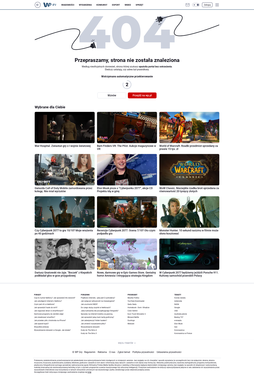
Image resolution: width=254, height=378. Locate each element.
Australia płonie (180, 314)
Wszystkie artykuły (41, 327)
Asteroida (178, 301)
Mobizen (131, 324)
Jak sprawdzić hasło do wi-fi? (45, 308)
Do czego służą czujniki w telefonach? (96, 308)
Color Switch (133, 311)
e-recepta (178, 320)
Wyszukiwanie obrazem (90, 327)
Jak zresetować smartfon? (44, 317)
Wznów (112, 95)
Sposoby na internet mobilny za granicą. (97, 314)
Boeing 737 (178, 317)
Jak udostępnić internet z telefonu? (48, 301)
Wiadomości (67, 5)
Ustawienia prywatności (168, 352)
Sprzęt (139, 5)
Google (177, 308)
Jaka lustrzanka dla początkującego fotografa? (99, 311)
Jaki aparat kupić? (41, 324)
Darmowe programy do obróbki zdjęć (48, 314)
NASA (176, 304)
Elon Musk (178, 324)
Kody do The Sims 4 (89, 330)
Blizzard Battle (133, 317)
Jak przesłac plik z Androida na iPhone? (50, 320)
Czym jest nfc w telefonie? (44, 304)
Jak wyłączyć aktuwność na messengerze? (98, 301)
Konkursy (101, 5)
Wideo (128, 5)
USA (176, 311)
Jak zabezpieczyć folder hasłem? (94, 320)
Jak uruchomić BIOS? (89, 304)
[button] (196, 5)
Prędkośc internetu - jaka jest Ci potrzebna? (98, 298)
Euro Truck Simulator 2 (137, 314)
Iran (175, 327)
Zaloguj (207, 5)
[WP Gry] (52, 4)
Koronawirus (179, 330)
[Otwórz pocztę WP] (187, 4)
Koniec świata (180, 298)
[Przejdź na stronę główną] (38, 7)
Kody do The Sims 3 (89, 333)
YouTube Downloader (136, 301)
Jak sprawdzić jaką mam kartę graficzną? (97, 317)
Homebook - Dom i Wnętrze (138, 308)
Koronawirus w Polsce (183, 333)
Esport (116, 5)
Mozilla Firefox (133, 298)
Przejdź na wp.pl (142, 95)
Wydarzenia (85, 5)
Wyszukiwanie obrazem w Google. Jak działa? (52, 330)
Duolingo (131, 320)
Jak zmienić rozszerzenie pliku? (93, 324)
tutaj (89, 372)
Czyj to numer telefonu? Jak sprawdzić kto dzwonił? (54, 298)
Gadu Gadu (132, 304)
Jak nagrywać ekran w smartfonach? (48, 311)
